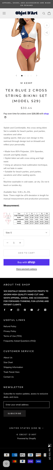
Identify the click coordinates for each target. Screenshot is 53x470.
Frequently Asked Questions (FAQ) (20, 341)
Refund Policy (10, 326)
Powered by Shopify (26, 438)
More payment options (26, 269)
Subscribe (14, 413)
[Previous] (16, 75)
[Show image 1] (22, 75)
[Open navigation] (4, 13)
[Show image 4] (31, 75)
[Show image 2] (25, 75)
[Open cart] (49, 13)
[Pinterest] (25, 309)
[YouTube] (32, 309)
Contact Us (9, 377)
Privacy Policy (10, 331)
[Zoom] (46, 25)
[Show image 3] (28, 75)
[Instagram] (18, 309)
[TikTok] (38, 309)
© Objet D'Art (26, 434)
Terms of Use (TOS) (13, 336)
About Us (8, 357)
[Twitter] (11, 309)
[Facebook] (5, 309)
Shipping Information (13, 367)
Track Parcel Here (11, 372)
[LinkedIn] (45, 309)
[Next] (36, 75)
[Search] (44, 13)
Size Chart (8, 362)
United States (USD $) (25, 428)
